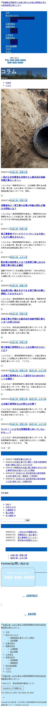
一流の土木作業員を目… (28, 531)
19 (9, 447)
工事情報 (14, 29)
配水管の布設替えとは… (28, 540)
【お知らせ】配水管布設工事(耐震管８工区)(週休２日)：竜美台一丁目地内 (25, 474)
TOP (7, 12)
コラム (8, 51)
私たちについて (12, 15)
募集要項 (14, 43)
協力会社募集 (11, 46)
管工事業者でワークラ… (28, 537)
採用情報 (14, 40)
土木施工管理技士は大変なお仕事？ (18, 403)
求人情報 (11, 515)
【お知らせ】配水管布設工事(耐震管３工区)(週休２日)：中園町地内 (25, 480)
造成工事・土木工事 (18, 257)
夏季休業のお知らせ (23, 459)
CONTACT (9, 65)
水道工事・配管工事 (18, 172)
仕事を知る (10, 23)
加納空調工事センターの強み (22, 18)
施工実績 (14, 32)
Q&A (8, 504)
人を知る (9, 35)
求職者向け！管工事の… (28, 534)
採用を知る (10, 37)
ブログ (8, 49)
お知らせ (11, 507)
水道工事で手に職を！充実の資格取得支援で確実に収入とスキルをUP (26, 463)
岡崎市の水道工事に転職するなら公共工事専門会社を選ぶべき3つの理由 (26, 469)
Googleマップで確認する (12, 688)
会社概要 (14, 21)
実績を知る (10, 26)
